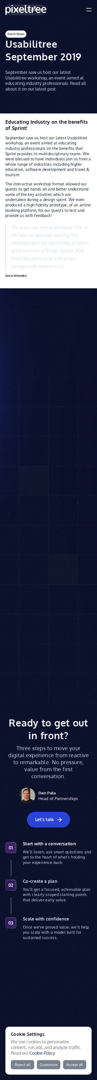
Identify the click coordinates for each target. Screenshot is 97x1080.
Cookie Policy (42, 1052)
